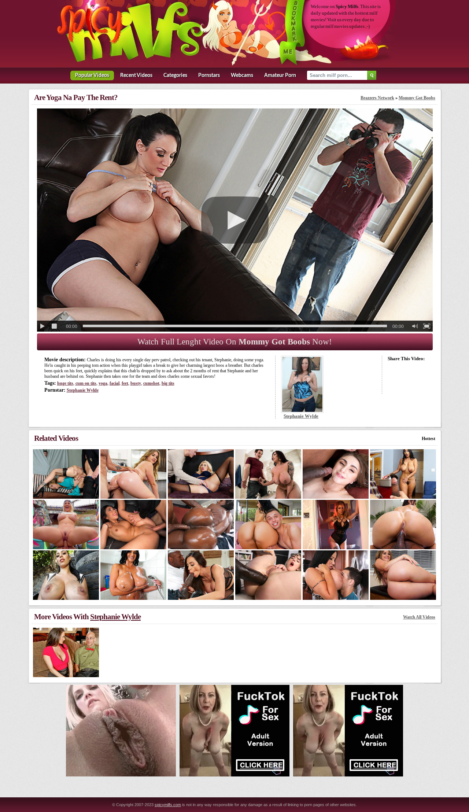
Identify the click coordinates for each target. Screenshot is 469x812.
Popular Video (92, 75)
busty (135, 383)
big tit (168, 383)
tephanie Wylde (83, 390)
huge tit (65, 383)
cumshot (151, 383)
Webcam (242, 75)
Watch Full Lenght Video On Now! (234, 341)
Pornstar (209, 75)
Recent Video (136, 75)
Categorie (175, 75)
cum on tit (85, 383)
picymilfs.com (168, 804)
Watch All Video (419, 617)
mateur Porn (280, 75)
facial (114, 383)
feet (125, 383)
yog (103, 383)
